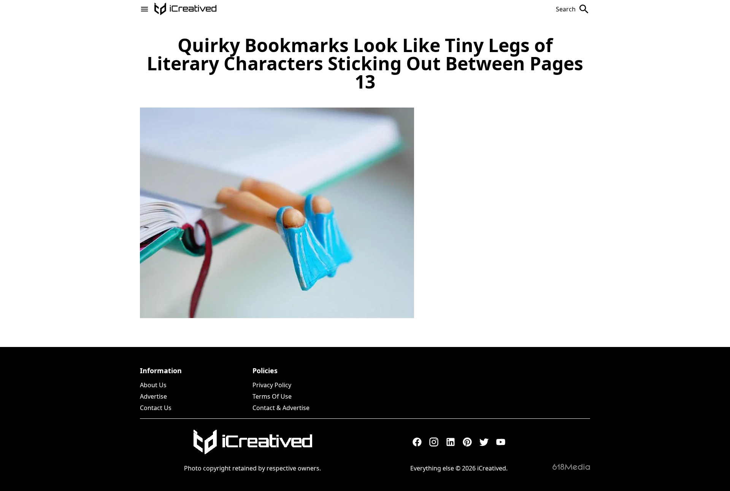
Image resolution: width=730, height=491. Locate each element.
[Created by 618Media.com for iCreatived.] (571, 467)
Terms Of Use (272, 396)
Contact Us (155, 408)
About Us (153, 385)
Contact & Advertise (280, 408)
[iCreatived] (252, 442)
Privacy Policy (271, 385)
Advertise (153, 396)
